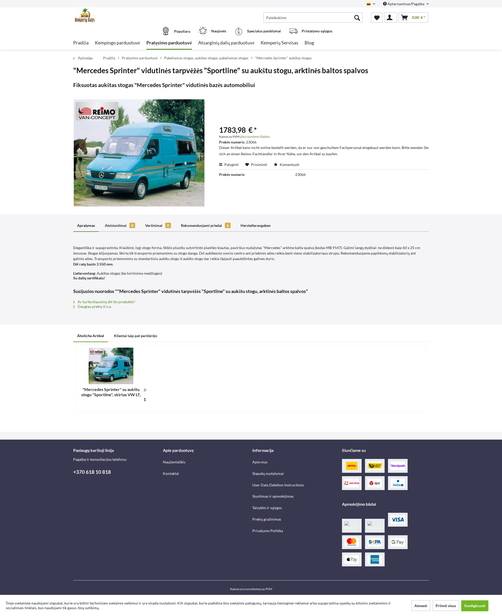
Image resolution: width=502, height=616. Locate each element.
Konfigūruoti (474, 605)
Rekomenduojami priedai (205, 225)
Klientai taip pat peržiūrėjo (135, 335)
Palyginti (231, 164)
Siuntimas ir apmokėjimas (273, 496)
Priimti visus (446, 605)
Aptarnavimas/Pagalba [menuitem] (406, 4)
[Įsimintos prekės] (377, 17)
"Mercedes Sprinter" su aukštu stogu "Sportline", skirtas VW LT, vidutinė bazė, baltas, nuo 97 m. (111, 392)
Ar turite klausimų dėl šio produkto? (106, 302)
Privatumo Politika (267, 530)
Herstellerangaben (256, 225)
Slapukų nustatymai (268, 473)
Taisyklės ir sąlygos (267, 507)
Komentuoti (289, 164)
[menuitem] (313, 17)
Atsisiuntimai (119, 225)
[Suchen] (357, 17)
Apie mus (259, 462)
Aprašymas (86, 225)
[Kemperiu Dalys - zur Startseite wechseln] (117, 15)
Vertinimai (157, 225)
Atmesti (420, 605)
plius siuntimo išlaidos (255, 137)
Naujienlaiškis (174, 462)
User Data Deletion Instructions (278, 485)
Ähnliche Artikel (90, 335)
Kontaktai (171, 473)
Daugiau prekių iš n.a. (94, 306)
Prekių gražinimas (266, 519)
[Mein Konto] (390, 17)
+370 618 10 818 (92, 472)
